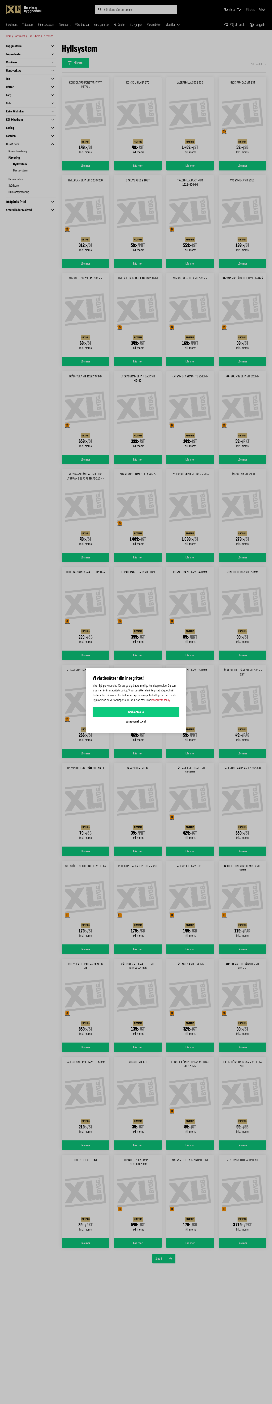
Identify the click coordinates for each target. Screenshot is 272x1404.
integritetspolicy (160, 700)
